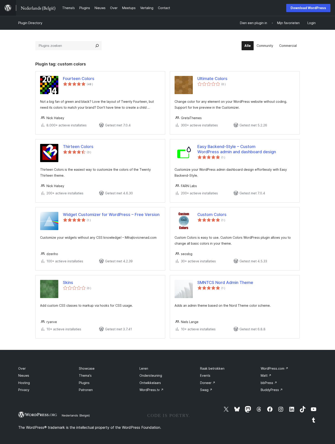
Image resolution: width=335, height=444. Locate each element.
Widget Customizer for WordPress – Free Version (111, 214)
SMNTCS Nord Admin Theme (225, 282)
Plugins (84, 383)
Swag (206, 390)
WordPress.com (274, 368)
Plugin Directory (30, 23)
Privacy (23, 390)
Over (22, 368)
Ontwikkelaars (150, 383)
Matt (266, 375)
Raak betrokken (212, 368)
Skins (68, 282)
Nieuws (23, 375)
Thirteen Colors (78, 146)
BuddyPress (272, 390)
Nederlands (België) (76, 415)
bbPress (269, 383)
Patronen (86, 390)
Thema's (85, 375)
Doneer (207, 383)
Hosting (24, 383)
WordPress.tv (151, 390)
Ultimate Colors (212, 78)
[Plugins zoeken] (97, 45)
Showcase (87, 368)
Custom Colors (212, 214)
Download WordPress (308, 8)
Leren (143, 368)
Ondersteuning (150, 375)
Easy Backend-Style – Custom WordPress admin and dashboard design (236, 149)
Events (205, 375)
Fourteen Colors (78, 78)
